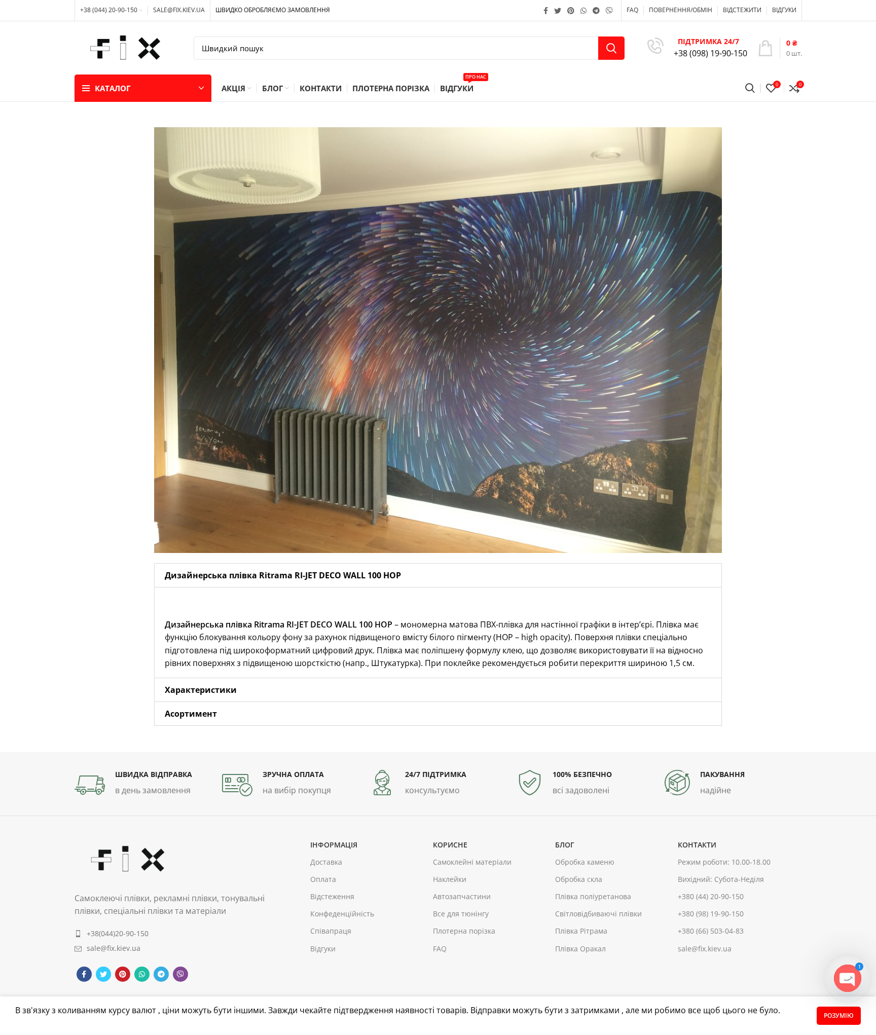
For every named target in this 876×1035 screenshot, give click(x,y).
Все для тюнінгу (461, 914)
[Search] (750, 88)
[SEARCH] (611, 48)
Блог (564, 844)
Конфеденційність (342, 914)
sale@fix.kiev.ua (705, 948)
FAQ (440, 948)
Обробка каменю (584, 862)
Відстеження (332, 896)
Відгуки (323, 948)
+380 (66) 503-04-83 (711, 931)
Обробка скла (578, 879)
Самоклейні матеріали (472, 862)
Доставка (326, 862)
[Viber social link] (609, 10)
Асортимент (191, 713)
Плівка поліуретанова (593, 896)
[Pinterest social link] (570, 10)
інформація (333, 844)
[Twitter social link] (557, 10)
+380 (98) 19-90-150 (711, 914)
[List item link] (170, 933)
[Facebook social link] (545, 10)
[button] (438, 575)
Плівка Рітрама (581, 931)
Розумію (839, 1015)
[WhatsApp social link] (583, 10)
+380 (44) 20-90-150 (711, 896)
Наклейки (449, 879)
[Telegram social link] (596, 10)
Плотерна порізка (464, 931)
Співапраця (330, 931)
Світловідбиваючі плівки (598, 914)
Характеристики (201, 689)
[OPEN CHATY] (847, 978)
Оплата (323, 879)
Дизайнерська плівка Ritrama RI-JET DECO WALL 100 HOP (284, 575)
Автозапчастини (462, 896)
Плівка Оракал (580, 948)
